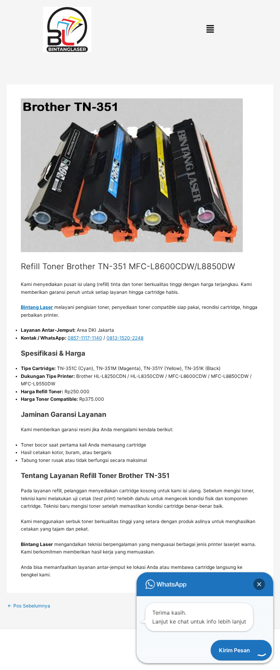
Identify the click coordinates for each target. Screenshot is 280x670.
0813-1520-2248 (125, 338)
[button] (210, 29)
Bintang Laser (37, 307)
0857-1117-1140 (85, 338)
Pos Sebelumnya (29, 606)
